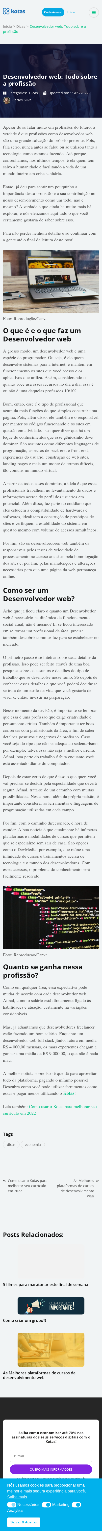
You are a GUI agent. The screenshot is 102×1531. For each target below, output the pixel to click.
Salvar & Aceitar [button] (23, 1522)
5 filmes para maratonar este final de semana (45, 1284)
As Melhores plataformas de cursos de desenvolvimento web (75, 1188)
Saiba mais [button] (17, 1497)
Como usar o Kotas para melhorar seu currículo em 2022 (28, 1185)
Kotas (68, 1093)
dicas (11, 1144)
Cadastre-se (53, 12)
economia (33, 1144)
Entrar (71, 12)
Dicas (33, 93)
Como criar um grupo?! (24, 1320)
